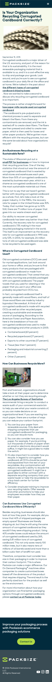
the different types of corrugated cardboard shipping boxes (21, 89)
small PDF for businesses (16, 162)
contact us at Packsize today (25, 597)
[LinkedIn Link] (47, 672)
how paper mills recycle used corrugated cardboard (24, 108)
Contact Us (26, 641)
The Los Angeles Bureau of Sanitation (23, 399)
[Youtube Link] (38, 672)
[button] (48, 4)
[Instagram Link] (43, 672)
